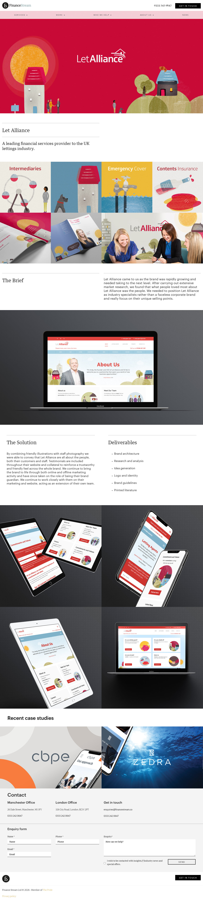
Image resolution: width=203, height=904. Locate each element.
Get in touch (188, 5)
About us (146, 14)
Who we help (101, 14)
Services (20, 14)
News (185, 14)
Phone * (59, 836)
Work (59, 14)
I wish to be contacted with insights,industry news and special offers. (135, 862)
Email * (10, 849)
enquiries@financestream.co (118, 810)
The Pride (47, 890)
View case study (25, 777)
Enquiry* (108, 836)
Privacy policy (9, 896)
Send (181, 861)
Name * (11, 836)
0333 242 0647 (163, 5)
